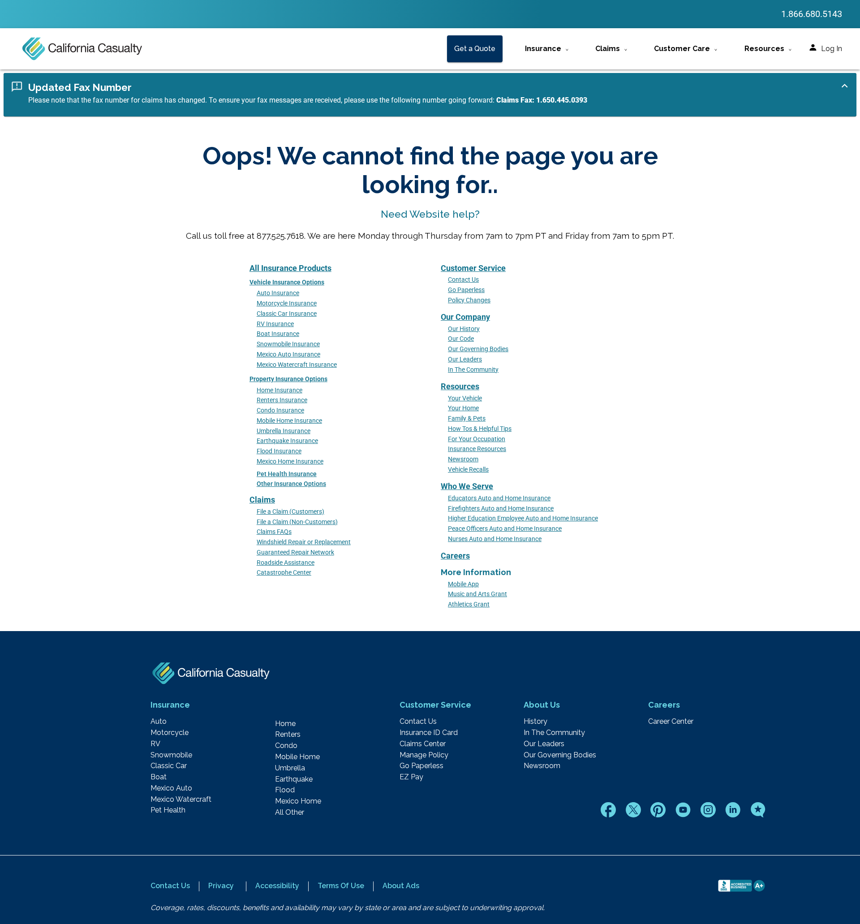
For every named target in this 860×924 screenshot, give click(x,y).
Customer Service (473, 268)
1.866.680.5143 (811, 14)
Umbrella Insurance (283, 431)
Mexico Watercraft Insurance (297, 365)
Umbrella (290, 768)
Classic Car (168, 766)
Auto (158, 722)
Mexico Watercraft (180, 799)
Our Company (465, 317)
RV (155, 744)
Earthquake (294, 779)
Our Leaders (465, 359)
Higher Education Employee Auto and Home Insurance (523, 518)
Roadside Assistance (285, 563)
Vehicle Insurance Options (286, 282)
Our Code (461, 339)
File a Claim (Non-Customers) (297, 522)
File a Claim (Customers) (290, 512)
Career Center (670, 722)
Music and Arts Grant (477, 594)
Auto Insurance (278, 293)
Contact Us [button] (170, 885)
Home (285, 724)
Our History (464, 329)
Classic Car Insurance (287, 314)
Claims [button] (607, 48)
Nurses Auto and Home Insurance (495, 539)
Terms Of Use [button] (341, 885)
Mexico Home (298, 801)
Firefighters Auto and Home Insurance (501, 508)
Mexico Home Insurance (290, 461)
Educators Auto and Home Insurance (499, 498)
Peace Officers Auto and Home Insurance (505, 529)
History (535, 722)
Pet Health (167, 810)
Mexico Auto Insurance (288, 354)
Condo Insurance (280, 410)
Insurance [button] (543, 48)
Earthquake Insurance (287, 441)
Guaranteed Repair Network (295, 552)
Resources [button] (764, 48)
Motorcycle (169, 733)
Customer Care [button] (682, 48)
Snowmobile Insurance (288, 344)
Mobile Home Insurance (289, 421)
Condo (286, 746)
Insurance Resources (477, 449)
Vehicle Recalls (468, 469)
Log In (831, 48)
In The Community (473, 370)
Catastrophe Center (284, 572)
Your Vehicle (465, 398)
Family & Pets (467, 418)
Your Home (463, 408)
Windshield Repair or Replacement (304, 542)
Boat (158, 777)
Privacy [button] (221, 885)
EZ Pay (411, 777)
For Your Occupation (476, 439)
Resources (460, 386)
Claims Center (423, 744)
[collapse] (844, 85)
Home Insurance (279, 390)
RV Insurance (275, 324)
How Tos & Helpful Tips (480, 429)
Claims (262, 499)
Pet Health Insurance (287, 474)
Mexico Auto (171, 788)
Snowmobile (171, 755)
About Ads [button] (401, 885)
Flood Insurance (279, 451)
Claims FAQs (274, 532)
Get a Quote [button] (474, 48)
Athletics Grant (469, 604)
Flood (285, 790)
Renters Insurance (282, 400)
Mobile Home (297, 757)
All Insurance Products (290, 268)
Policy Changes (469, 300)
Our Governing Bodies (478, 349)
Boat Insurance (278, 334)
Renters (288, 735)
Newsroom (463, 459)
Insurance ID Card (429, 733)
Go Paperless (466, 290)
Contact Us (463, 280)
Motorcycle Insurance (287, 303)
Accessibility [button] (277, 885)
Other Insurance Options (291, 484)
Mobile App (463, 584)
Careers (455, 555)
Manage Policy (424, 755)
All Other (289, 812)
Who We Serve (467, 486)
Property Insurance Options (288, 379)
